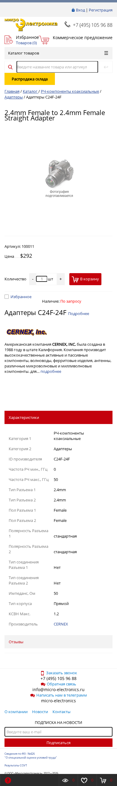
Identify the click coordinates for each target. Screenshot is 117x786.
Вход (80, 10)
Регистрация (100, 10)
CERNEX (61, 624)
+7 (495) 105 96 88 (92, 25)
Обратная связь (61, 684)
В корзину (89, 279)
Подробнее (78, 313)
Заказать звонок (61, 672)
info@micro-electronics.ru (58, 689)
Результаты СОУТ (15, 765)
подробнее (50, 371)
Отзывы (16, 641)
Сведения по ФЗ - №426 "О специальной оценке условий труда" (30, 755)
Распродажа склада (30, 79)
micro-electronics (58, 700)
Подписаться (58, 742)
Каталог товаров (23, 53)
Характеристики (24, 417)
